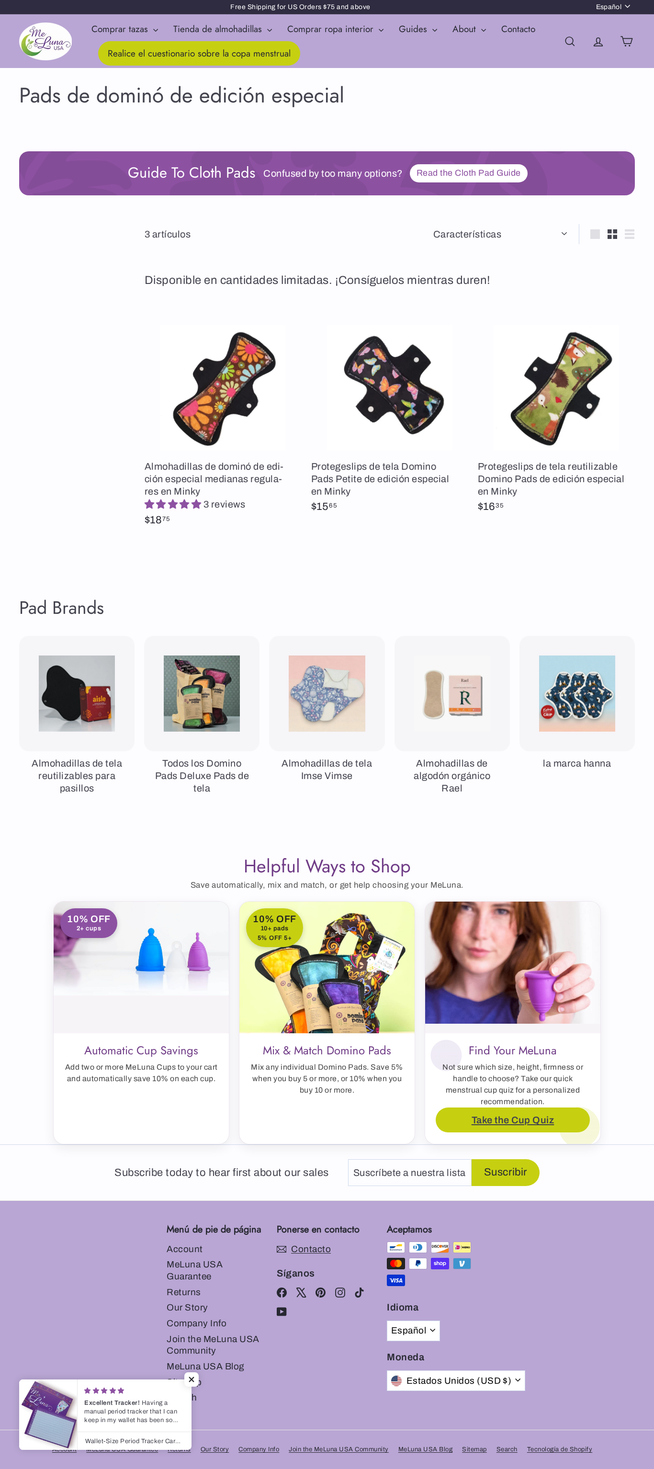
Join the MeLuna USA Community (213, 1345)
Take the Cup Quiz (513, 1120)
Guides (414, 29)
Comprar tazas (121, 29)
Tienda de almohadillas (219, 29)
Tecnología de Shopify (560, 1449)
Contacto (518, 29)
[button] (174, 504)
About (465, 29)
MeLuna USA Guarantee (195, 1270)
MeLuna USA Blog (206, 1366)
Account (185, 1249)
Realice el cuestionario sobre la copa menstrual (199, 53)
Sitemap (474, 1449)
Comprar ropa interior (331, 29)
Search (507, 1449)
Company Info (196, 1323)
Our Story (187, 1307)
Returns (184, 1292)
